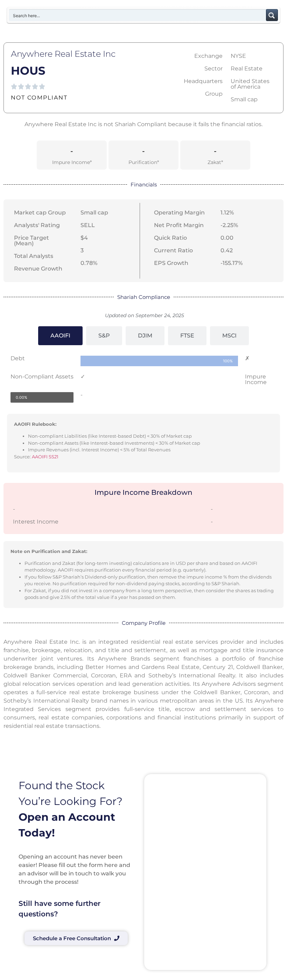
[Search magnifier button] (272, 15)
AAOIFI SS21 (45, 456)
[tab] (60, 335)
